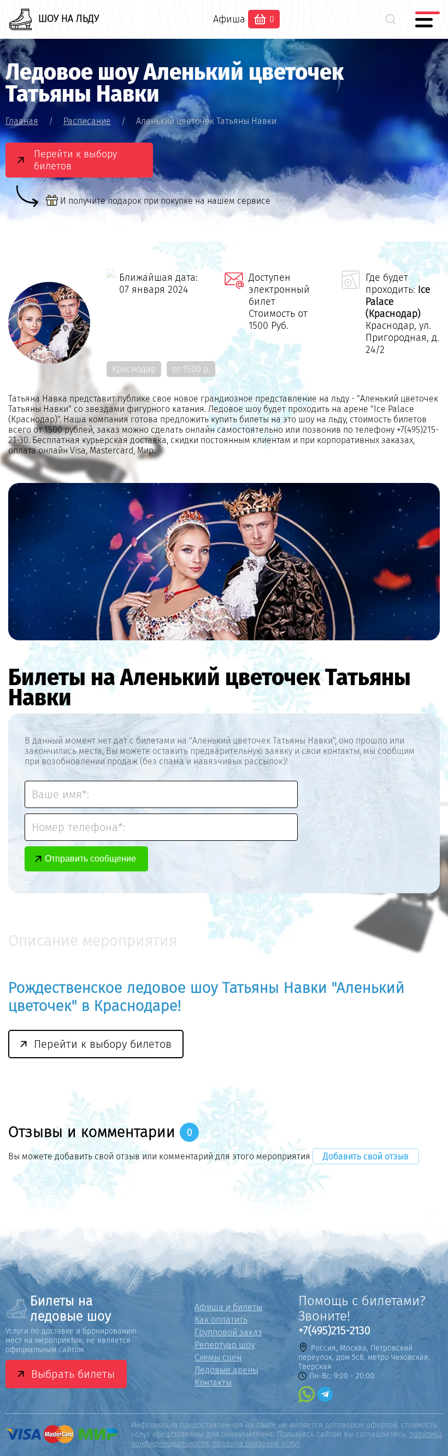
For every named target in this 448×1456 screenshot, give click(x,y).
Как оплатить (220, 1319)
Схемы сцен (217, 1357)
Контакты (213, 1382)
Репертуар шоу (224, 1345)
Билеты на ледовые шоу (70, 1308)
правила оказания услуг (256, 1443)
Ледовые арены (226, 1370)
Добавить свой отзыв (366, 1156)
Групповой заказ (228, 1332)
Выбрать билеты (73, 1374)
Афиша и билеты (228, 1307)
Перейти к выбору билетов (75, 160)
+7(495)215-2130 (334, 1330)
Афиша (229, 19)
